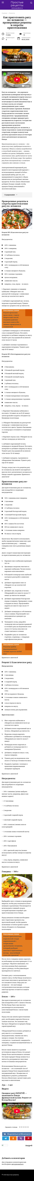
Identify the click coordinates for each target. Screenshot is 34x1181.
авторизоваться (17, 1164)
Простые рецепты (17, 4)
